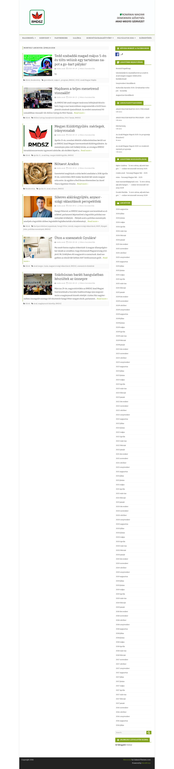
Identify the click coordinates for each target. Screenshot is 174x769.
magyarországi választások (84, 226)
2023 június (120, 375)
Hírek (27, 80)
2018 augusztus (122, 629)
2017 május (120, 686)
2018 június (120, 638)
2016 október (121, 712)
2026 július (120, 214)
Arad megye (38, 266)
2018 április (120, 646)
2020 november (122, 511)
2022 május (120, 432)
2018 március (121, 651)
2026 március (121, 231)
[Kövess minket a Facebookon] (117, 54)
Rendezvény (35, 80)
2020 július (120, 529)
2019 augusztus (122, 577)
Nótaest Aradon (67, 164)
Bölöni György (39, 118)
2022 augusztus (122, 419)
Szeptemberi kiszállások (125, 83)
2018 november (122, 616)
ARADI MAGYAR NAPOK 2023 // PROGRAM (132, 109)
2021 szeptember (123, 467)
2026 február (121, 235)
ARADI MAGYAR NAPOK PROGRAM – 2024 (132, 118)
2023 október (121, 358)
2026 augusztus (122, 209)
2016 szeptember (123, 716)
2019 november (122, 563)
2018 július (120, 633)
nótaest (54, 189)
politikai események (36, 229)
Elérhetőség (145, 38)
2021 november (122, 458)
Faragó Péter (62, 226)
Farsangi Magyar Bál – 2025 (136, 173)
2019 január (120, 607)
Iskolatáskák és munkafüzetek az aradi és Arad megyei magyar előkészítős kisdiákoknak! (132, 76)
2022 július (120, 423)
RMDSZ (72, 80)
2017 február (121, 699)
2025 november (122, 249)
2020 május (120, 537)
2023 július (120, 371)
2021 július (120, 476)
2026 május (120, 222)
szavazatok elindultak (85, 266)
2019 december (122, 559)
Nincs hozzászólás (87, 69)
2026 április (120, 227)
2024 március (121, 336)
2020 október (121, 515)
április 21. (37, 155)
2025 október (121, 253)
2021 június (120, 480)
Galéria (77, 38)
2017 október (121, 664)
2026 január (120, 240)
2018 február (121, 655)
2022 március (121, 441)
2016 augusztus (122, 721)
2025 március (121, 284)
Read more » (79, 113)
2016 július (120, 725)
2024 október (121, 306)
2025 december (122, 244)
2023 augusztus (122, 367)
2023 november (122, 354)
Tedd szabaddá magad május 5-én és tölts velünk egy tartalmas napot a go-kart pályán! (80, 60)
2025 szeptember (123, 257)
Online (123, 745)
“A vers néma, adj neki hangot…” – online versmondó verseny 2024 (133, 185)
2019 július (120, 581)
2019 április (120, 594)
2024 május (120, 327)
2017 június (120, 681)
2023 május (120, 380)
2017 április (120, 690)
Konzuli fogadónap (123, 69)
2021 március (121, 493)
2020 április (120, 542)
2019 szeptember (123, 572)
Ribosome (127, 760)
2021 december (122, 454)
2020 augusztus (122, 524)
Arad (48, 189)
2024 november (122, 301)
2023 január (120, 397)
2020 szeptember (123, 520)
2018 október (121, 620)
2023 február (121, 393)
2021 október (121, 463)
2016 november (122, 708)
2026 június (120, 218)
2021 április (120, 489)
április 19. (42, 189)
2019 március (121, 598)
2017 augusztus (122, 673)
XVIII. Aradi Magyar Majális (85, 80)
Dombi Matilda (121, 192)
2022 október (121, 410)
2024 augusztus (122, 314)
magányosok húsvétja (46, 304)
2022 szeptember (123, 415)
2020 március (121, 546)
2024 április (120, 332)
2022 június (120, 428)
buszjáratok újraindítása (54, 118)
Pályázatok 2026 (125, 38)
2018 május (120, 642)
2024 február (121, 340)
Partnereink (61, 38)
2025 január (120, 292)
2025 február (121, 288)
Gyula (46, 266)
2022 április (120, 437)
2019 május (120, 590)
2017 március (121, 695)
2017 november (122, 660)
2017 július (120, 677)
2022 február (121, 445)
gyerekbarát (48, 80)
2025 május (120, 275)
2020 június (120, 533)
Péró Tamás (69, 118)
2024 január (120, 345)
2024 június (120, 323)
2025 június (120, 271)
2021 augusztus (122, 472)
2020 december (122, 507)
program (64, 80)
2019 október (121, 568)
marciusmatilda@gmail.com (127, 182)
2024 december (122, 297)
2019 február (121, 603)
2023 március (121, 389)
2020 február (121, 550)
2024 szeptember (123, 310)
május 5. (57, 80)
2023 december (122, 349)
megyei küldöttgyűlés (58, 155)
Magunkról (28, 38)
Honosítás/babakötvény (99, 38)
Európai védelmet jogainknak (44, 226)
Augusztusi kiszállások (125, 95)
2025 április (120, 279)
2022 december (122, 402)
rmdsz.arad (60, 69)
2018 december (122, 612)
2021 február (121, 498)
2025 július (120, 266)
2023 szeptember (123, 362)
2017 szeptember (123, 668)
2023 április (120, 384)
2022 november (122, 406)
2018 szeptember (123, 625)
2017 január (120, 703)
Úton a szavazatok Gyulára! (75, 238)
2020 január (120, 555)
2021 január (120, 502)
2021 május (120, 485)
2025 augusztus (122, 262)
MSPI (98, 226)
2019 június (120, 585)
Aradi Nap (45, 155)
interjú (70, 226)
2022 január (120, 450)
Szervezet (44, 38)
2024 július (120, 319)
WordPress (146, 763)
